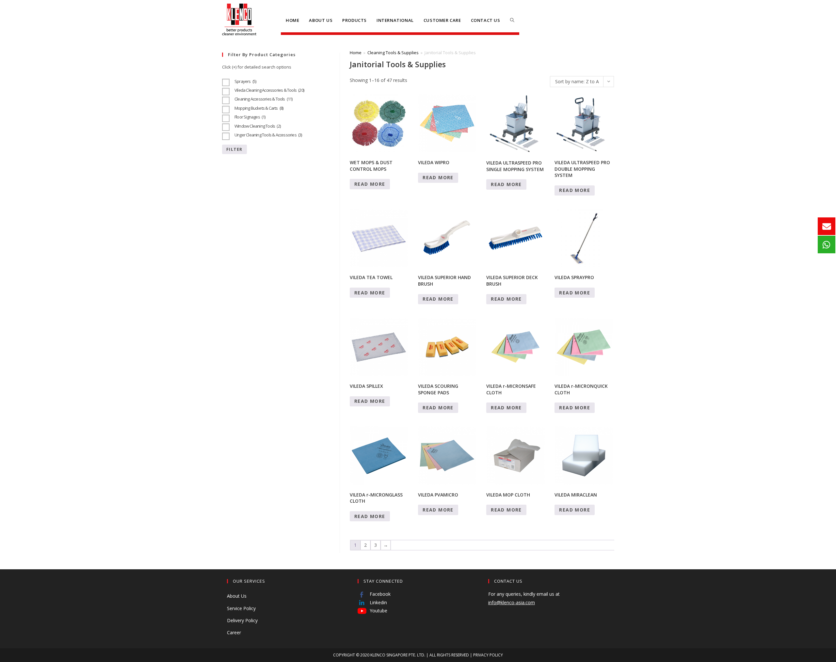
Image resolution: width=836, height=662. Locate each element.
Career (234, 632)
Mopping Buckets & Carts (258, 108)
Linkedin (377, 602)
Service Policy (241, 608)
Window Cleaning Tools (257, 126)
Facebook (379, 594)
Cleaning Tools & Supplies (393, 52)
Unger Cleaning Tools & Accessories (268, 135)
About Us (237, 596)
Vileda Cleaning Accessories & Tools (269, 90)
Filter (234, 149)
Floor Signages (249, 117)
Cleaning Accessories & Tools (263, 99)
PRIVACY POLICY (488, 655)
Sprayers (245, 81)
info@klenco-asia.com (511, 602)
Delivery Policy (242, 620)
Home (356, 52)
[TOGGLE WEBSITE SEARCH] (512, 20)
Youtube (377, 610)
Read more (369, 184)
